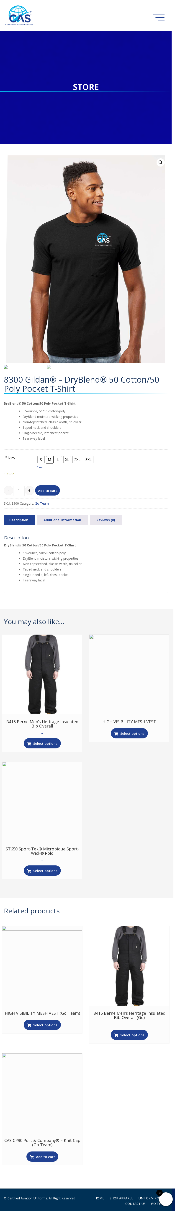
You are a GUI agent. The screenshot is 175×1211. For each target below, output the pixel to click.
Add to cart (47, 490)
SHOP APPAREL (121, 1198)
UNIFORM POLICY (152, 1198)
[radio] (41, 459)
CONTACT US (135, 1203)
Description (18, 520)
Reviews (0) (105, 520)
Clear (40, 467)
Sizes (10, 457)
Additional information (62, 520)
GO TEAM (158, 1203)
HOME (99, 1198)
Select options (45, 743)
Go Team (42, 503)
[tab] (19, 520)
